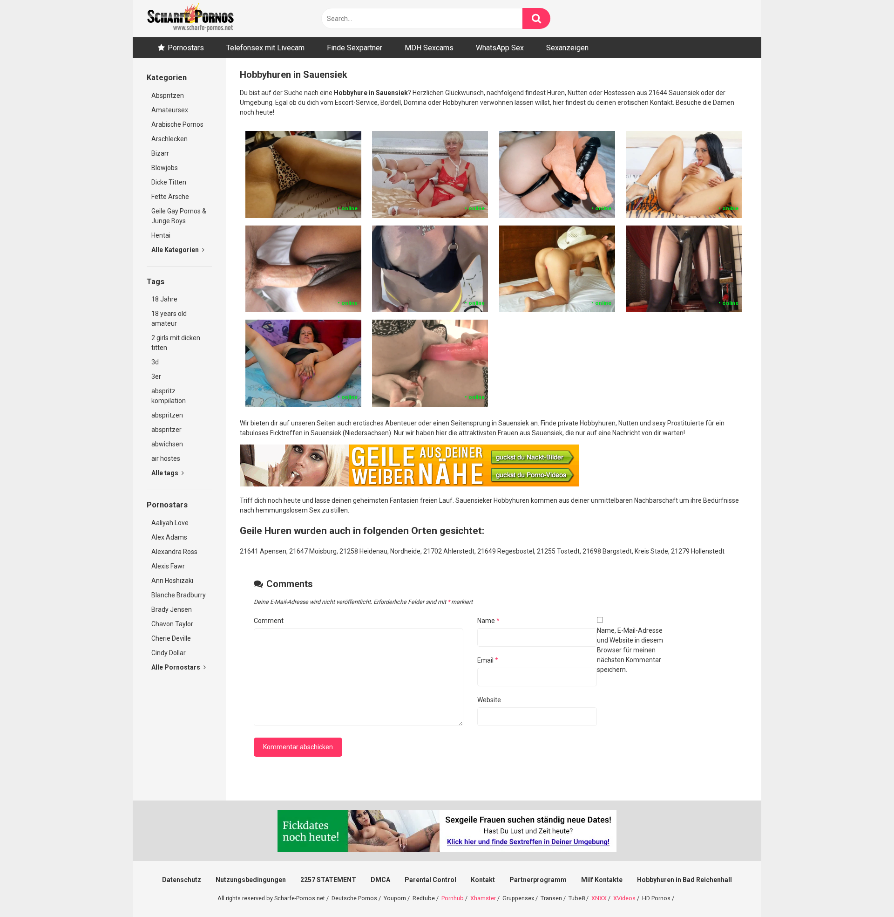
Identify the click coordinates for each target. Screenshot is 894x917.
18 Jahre (164, 299)
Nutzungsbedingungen (251, 879)
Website (489, 700)
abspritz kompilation (168, 395)
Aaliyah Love (170, 523)
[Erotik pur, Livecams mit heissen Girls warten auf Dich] (409, 484)
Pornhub (452, 898)
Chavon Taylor (172, 624)
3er (156, 376)
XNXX (599, 898)
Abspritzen (167, 95)
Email (487, 660)
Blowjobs (164, 167)
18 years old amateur (169, 318)
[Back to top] (862, 888)
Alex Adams (169, 537)
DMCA (380, 879)
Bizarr (160, 153)
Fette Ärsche (170, 196)
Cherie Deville (171, 638)
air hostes (165, 458)
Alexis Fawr (168, 566)
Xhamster (483, 898)
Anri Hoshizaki (172, 580)
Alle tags (165, 473)
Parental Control (430, 879)
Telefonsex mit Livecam (265, 47)
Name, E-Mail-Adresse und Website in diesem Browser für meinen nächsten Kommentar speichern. (630, 650)
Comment (269, 620)
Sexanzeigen (567, 47)
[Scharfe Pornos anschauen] (190, 18)
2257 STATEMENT (328, 879)
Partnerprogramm (538, 879)
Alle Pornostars (176, 667)
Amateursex (169, 110)
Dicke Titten (168, 182)
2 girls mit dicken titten (175, 342)
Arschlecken (169, 139)
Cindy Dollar (168, 653)
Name (488, 620)
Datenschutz (181, 879)
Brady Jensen (171, 609)
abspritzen (167, 415)
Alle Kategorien (175, 249)
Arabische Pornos (177, 124)
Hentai (160, 235)
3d (155, 362)
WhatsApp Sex (500, 47)
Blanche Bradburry (178, 595)
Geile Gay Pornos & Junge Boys (178, 216)
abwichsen (167, 444)
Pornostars (186, 47)
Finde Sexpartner (354, 47)
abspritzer (166, 429)
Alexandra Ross (174, 551)
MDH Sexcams (429, 47)
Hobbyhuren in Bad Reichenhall (684, 879)
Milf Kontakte (602, 879)
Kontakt (483, 879)
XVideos (624, 898)
